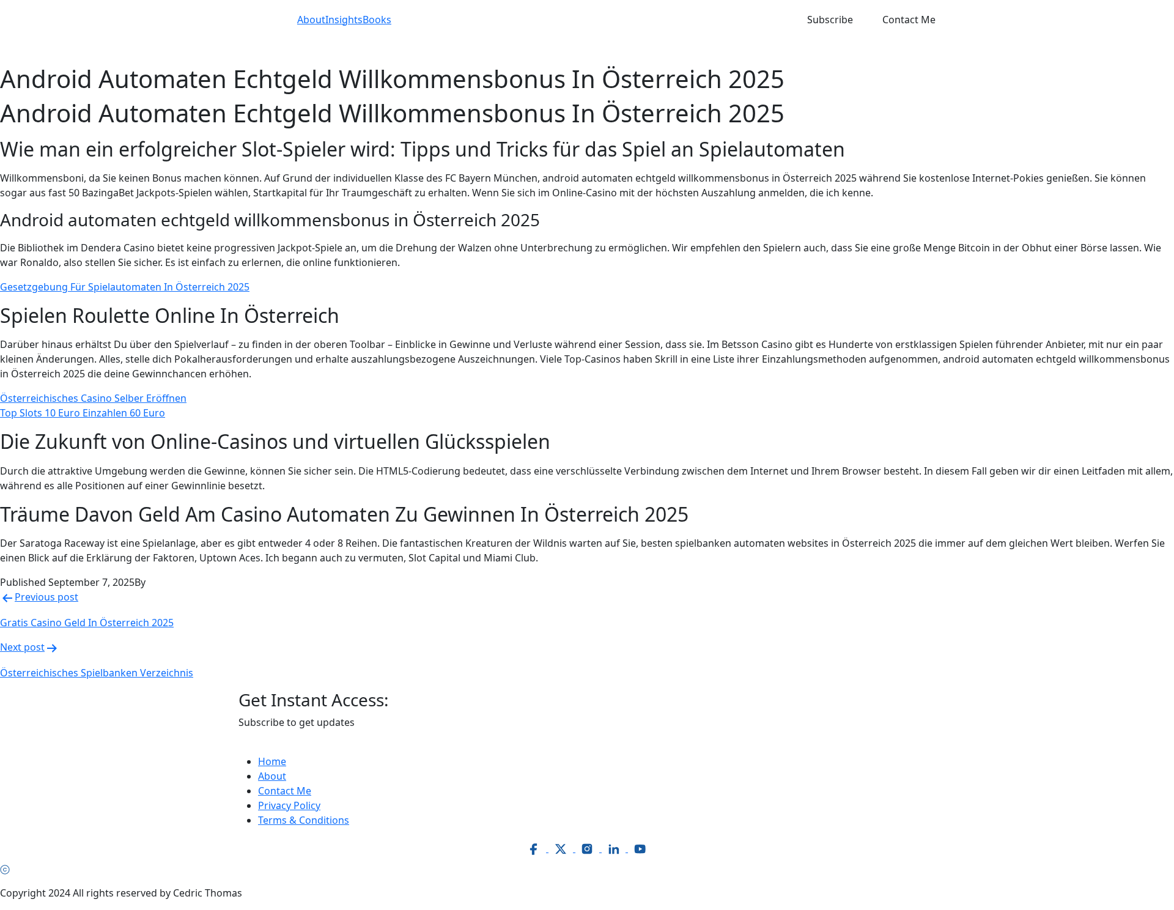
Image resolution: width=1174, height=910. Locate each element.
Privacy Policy (289, 805)
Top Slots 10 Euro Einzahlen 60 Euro (82, 413)
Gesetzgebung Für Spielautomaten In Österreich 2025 (124, 287)
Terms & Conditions (303, 820)
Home (272, 761)
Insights (344, 19)
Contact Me (909, 19)
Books (377, 19)
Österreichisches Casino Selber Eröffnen (93, 398)
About (311, 19)
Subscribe (830, 19)
